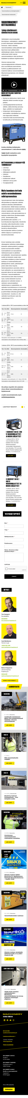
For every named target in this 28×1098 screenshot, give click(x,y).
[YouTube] (10, 1020)
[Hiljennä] (22, 90)
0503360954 (4, 618)
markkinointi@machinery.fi (10, 1032)
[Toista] (3, 90)
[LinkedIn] (4, 1020)
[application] (14, 85)
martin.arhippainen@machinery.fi (10, 675)
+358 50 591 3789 (5, 645)
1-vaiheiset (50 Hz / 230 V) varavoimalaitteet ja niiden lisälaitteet (14, 434)
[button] (14, 85)
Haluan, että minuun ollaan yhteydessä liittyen (11, 550)
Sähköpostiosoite (9, 536)
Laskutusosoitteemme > (9, 1036)
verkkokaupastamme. (8, 397)
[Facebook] (7, 1020)
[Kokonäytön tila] (24, 90)
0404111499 (4, 674)
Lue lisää (10, 455)
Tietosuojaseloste (7, 1041)
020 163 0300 (6, 1031)
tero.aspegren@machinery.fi (8, 620)
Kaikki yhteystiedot (9, 680)
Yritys (6, 529)
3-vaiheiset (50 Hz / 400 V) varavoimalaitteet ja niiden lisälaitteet (13, 482)
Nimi (6, 523)
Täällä (3, 153)
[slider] (12, 90)
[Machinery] (8, 2)
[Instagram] (13, 1020)
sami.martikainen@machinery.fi (9, 647)
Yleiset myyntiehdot (8, 1044)
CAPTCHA (7, 564)
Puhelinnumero (8, 543)
